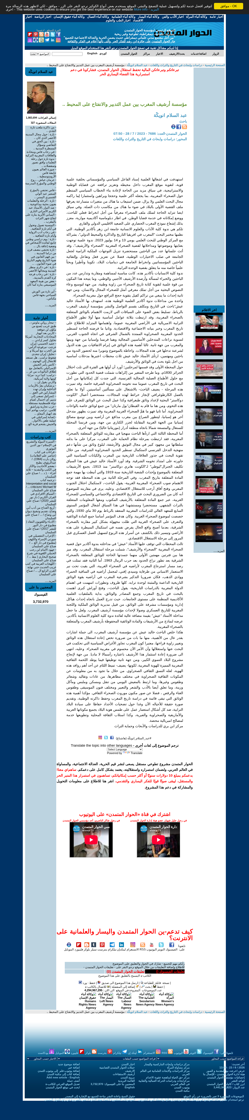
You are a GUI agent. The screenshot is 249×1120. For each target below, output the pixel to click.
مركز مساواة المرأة (178, 1067)
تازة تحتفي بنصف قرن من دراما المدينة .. (41, 251)
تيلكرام (112, 949)
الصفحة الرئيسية (214, 65)
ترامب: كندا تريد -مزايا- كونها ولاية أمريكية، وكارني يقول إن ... (41, 378)
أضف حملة (73, 1080)
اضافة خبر (74, 1067)
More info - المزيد (146, 9)
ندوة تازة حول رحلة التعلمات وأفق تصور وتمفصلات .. (43, 162)
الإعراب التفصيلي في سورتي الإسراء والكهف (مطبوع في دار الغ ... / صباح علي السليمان (42, 541)
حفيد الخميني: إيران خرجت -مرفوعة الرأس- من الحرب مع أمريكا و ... (41, 347)
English (130, 1087)
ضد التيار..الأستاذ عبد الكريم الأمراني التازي (42, 209)
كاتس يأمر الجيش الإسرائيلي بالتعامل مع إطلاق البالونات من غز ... (41, 368)
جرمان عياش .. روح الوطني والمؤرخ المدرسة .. (40, 183)
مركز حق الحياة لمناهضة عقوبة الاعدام (168, 1077)
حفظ (159, 986)
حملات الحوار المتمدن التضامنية (117, 1067)
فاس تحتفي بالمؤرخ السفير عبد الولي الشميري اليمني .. (43, 193)
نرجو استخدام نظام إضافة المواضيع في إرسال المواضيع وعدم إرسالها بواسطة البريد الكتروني (191, 1099)
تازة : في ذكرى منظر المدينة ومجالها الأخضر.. (41, 268)
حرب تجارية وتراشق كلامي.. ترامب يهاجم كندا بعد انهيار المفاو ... (41, 410)
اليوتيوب (151, 949)
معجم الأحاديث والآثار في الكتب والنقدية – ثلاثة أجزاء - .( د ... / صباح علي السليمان (41, 471)
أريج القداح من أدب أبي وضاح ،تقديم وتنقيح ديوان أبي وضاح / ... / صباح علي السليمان (40, 513)
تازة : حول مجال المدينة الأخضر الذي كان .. (40, 136)
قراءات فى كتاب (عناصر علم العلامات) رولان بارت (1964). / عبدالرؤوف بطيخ (43, 457)
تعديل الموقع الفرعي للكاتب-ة (63, 1084)
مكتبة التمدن (182, 1090)
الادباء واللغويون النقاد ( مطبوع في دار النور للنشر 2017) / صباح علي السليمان (41, 527)
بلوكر (87, 949)
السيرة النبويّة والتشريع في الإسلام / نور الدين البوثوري (41, 445)
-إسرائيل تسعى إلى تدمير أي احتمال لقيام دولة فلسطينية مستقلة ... (40, 399)
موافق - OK (228, 6)
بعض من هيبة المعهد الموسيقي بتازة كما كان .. (41, 284)
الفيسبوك (171, 949)
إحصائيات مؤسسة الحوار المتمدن (226, 1077)
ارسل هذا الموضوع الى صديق (119, 982)
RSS (143, 949)
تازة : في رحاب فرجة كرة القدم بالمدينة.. (42, 275)
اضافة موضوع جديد (69, 1064)
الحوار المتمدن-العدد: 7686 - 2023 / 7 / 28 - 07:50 (150, 134)
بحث (147, 986)
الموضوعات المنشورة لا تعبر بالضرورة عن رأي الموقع (214, 1096)
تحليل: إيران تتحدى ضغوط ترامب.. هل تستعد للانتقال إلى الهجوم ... (41, 357)
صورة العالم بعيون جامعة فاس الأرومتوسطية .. (44, 173)
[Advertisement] (209, 126)
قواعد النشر (238, 1080)
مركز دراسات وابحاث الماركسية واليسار (167, 1064)
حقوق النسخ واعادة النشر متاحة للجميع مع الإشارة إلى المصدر (100, 1096)
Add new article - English (63, 1077)
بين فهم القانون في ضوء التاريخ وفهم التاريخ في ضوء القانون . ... (41, 260)
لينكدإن (121, 949)
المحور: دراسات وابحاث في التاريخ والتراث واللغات (150, 139)
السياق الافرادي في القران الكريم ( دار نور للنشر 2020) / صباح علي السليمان (41, 499)
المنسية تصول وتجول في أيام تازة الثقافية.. (42, 226)
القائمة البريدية (126, 1080)
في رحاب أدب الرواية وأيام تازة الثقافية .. (42, 233)
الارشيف (130, 1070)
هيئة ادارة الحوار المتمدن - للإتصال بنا (224, 1074)
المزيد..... (219, 551)
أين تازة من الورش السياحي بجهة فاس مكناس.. (44, 295)
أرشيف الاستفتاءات (124, 1074)
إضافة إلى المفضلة (124, 986)
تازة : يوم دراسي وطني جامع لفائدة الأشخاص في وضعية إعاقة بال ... (40, 242)
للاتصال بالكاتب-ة (96, 986)
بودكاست (43, 1052)
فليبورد (79, 949)
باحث (183, 121)
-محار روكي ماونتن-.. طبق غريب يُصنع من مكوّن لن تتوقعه (42, 326)
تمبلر (94, 949)
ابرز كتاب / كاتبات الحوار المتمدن (226, 1084)
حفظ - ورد (88, 982)
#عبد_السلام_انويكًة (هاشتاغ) (133, 738)
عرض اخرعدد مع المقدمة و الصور (225, 1070)
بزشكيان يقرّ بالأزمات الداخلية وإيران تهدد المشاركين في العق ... (42, 389)
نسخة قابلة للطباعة (156, 982)
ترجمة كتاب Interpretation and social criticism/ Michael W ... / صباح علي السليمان (41, 485)
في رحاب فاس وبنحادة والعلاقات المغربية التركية (40, 153)
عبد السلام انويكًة (137, 65)
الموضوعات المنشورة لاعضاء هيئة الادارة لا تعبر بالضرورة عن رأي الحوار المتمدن (89, 1099)
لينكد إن (132, 1052)
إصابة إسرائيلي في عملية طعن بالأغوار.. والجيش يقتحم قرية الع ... (40, 420)
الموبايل (69, 949)
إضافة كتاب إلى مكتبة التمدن (63, 1074)
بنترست (102, 949)
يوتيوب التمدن (182, 1087)
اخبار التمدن (128, 1064)
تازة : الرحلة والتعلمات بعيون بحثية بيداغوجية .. (41, 202)
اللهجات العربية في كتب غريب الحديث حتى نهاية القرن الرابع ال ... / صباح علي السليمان (40, 569)
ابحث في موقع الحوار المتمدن (63, 1087)
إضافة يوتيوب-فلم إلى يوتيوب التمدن (59, 1070)
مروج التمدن (128, 1077)
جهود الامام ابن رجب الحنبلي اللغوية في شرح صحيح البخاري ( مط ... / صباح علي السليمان (41, 555)
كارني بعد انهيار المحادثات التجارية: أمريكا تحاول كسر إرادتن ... (40, 336)
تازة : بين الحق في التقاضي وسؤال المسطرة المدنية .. (44, 145)
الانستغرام (133, 949)
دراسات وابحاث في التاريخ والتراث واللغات (175, 65)
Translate (136, 753)
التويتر (161, 949)
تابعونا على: (181, 947)
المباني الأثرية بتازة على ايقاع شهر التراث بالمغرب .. (40, 218)
